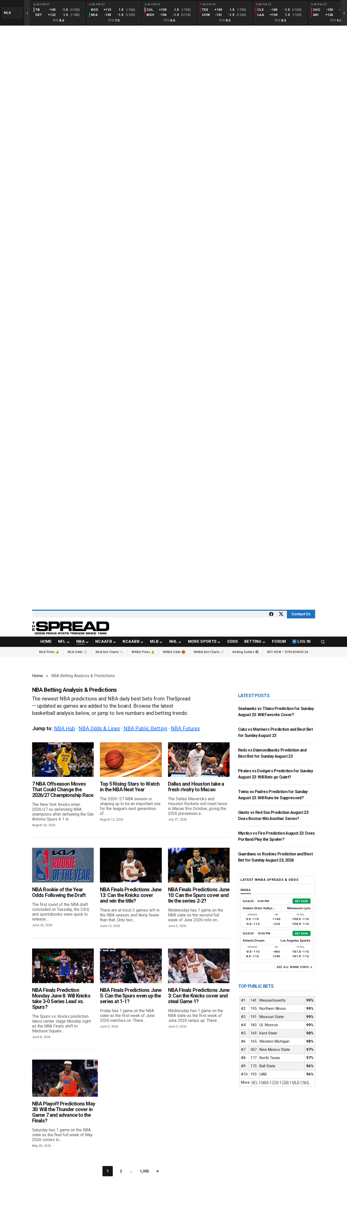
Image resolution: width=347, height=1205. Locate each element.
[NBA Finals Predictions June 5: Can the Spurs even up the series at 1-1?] (131, 966)
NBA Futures (185, 728)
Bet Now (301, 901)
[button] (323, 642)
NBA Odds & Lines (99, 728)
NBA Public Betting (145, 728)
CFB (275, 1082)
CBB (285, 1082)
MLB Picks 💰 (49, 652)
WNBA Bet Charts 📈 (209, 652)
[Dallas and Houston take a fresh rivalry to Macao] (199, 759)
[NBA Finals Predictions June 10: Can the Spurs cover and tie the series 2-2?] (199, 865)
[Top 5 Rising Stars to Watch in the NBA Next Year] (131, 759)
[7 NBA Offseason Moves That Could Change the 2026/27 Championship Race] (63, 759)
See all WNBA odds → (295, 967)
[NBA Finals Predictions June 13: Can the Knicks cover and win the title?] (131, 865)
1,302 (144, 1171)
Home (37, 675)
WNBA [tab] (245, 890)
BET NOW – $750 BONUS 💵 (287, 652)
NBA (265, 1082)
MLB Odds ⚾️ (77, 652)
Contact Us (301, 614)
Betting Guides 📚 (245, 652)
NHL (306, 1082)
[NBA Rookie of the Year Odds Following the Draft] (63, 865)
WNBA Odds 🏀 (174, 652)
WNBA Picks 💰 (143, 652)
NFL (254, 1082)
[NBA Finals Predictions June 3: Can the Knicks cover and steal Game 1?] (199, 966)
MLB (295, 1082)
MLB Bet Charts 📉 (109, 652)
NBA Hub (64, 728)
